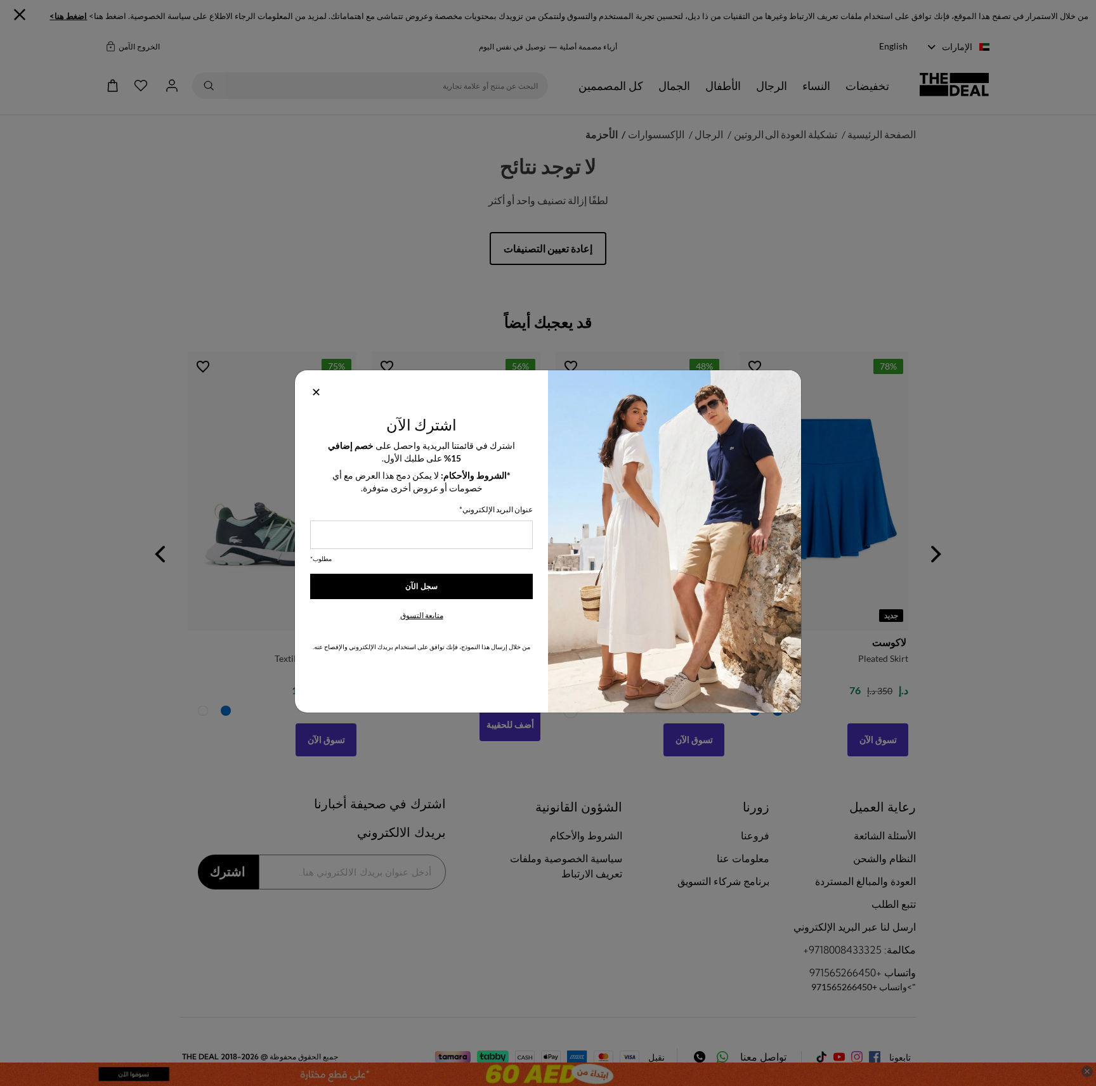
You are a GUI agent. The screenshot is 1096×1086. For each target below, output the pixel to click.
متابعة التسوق (421, 615)
